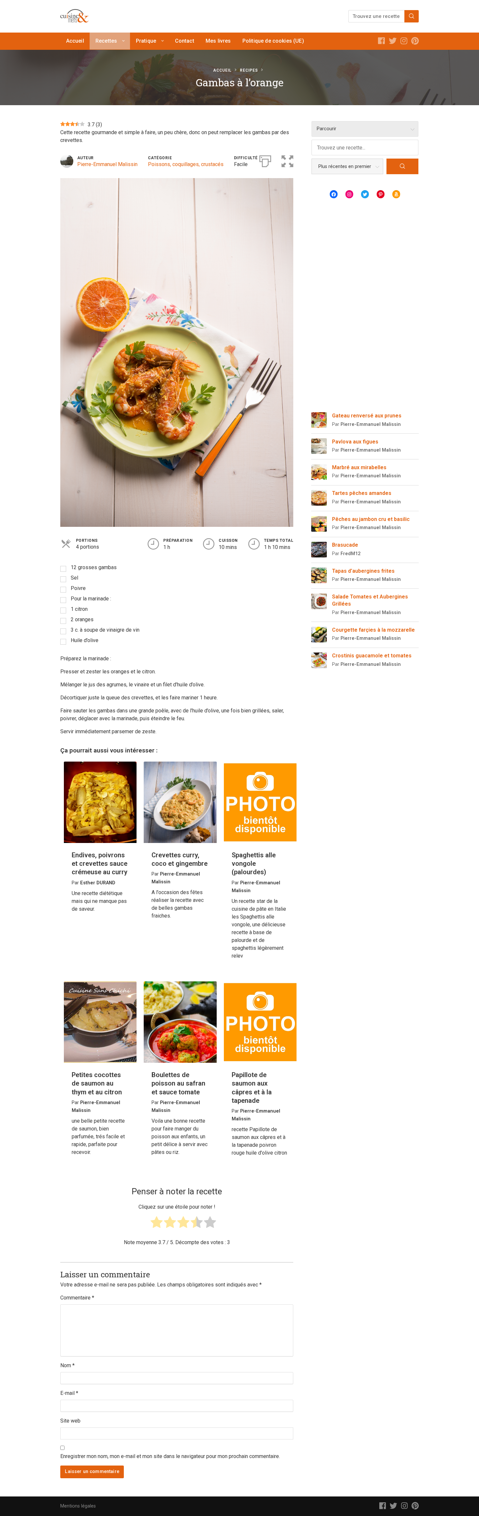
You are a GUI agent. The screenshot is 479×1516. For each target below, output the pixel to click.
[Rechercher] (411, 16)
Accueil (75, 41)
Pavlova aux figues (355, 442)
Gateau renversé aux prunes (366, 416)
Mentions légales (78, 1506)
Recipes (249, 70)
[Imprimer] (265, 160)
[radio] (157, 1224)
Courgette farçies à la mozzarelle (373, 630)
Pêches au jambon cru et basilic (371, 519)
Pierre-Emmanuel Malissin (107, 164)
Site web (70, 1421)
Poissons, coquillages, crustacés (186, 164)
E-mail (69, 1393)
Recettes (106, 41)
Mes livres (218, 41)
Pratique (146, 41)
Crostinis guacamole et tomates (372, 656)
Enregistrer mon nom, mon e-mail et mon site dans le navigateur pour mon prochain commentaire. (170, 1456)
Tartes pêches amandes (361, 493)
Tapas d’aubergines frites (363, 571)
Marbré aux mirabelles (359, 467)
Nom (67, 1365)
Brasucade (345, 545)
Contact (184, 41)
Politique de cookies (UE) (273, 41)
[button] (287, 160)
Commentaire (77, 1298)
